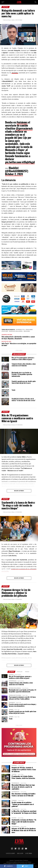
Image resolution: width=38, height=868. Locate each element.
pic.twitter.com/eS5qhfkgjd (20, 162)
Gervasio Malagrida (16, 331)
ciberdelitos (15, 73)
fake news (29, 329)
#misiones (22, 122)
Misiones (27, 331)
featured (5, 331)
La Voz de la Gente (10, 853)
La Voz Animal (28, 853)
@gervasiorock (24, 128)
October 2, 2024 (14, 174)
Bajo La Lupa (20, 853)
